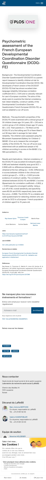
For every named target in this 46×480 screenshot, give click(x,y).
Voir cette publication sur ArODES (13, 245)
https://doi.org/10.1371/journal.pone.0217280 (16, 274)
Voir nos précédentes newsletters (14, 319)
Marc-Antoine (19, 407)
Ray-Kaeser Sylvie (10, 218)
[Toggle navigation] (42, 3)
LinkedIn (15, 351)
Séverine (18, 436)
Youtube (6, 351)
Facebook (6, 346)
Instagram (7, 356)
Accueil (4, 3)
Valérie (18, 417)
